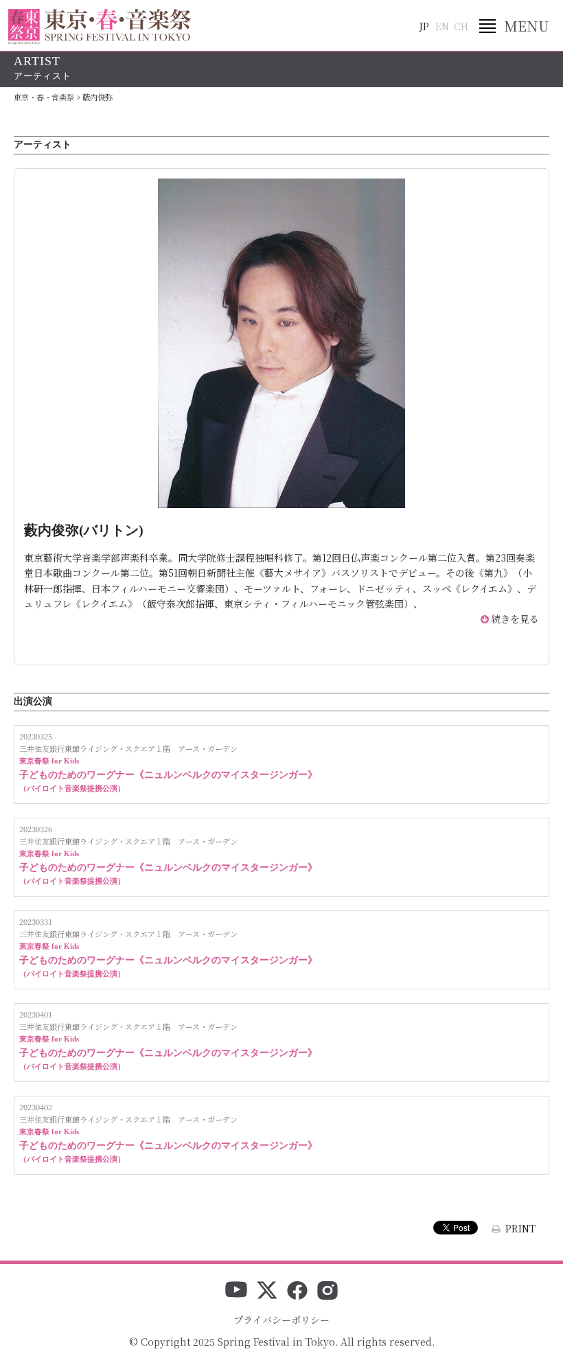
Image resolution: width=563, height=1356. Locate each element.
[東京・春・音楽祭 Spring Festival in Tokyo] (99, 27)
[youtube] (236, 1291)
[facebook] (297, 1291)
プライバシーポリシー (281, 1319)
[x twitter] (267, 1291)
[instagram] (327, 1291)
